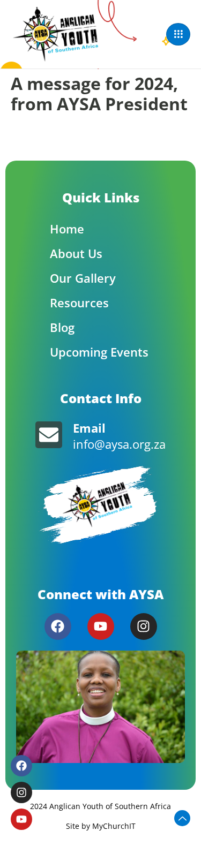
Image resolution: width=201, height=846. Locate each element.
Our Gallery (83, 278)
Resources (79, 302)
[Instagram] (143, 626)
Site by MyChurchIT (101, 826)
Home (67, 229)
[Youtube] (100, 626)
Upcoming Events (99, 352)
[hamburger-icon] (178, 34)
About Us (76, 253)
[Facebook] (57, 626)
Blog (62, 327)
